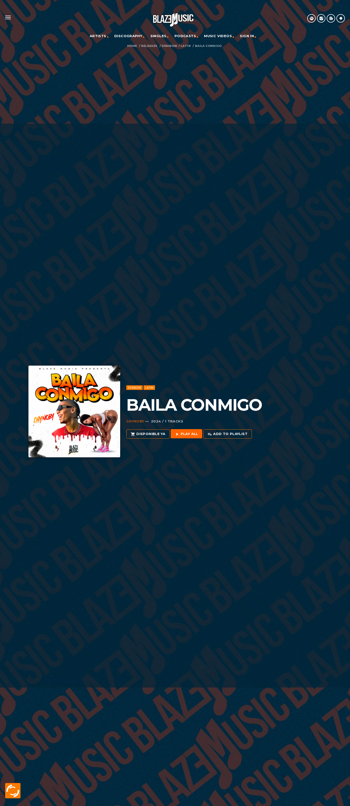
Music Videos (218, 36)
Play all (186, 434)
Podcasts (185, 36)
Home (132, 46)
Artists (98, 36)
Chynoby (135, 421)
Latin (186, 46)
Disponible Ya (148, 434)
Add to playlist (228, 434)
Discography (128, 36)
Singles (158, 36)
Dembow (169, 46)
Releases (149, 46)
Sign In (247, 36)
